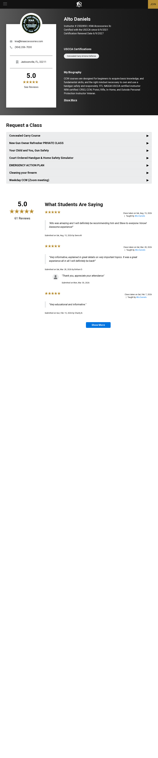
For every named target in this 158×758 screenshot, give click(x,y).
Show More (70, 100)
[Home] (79, 4)
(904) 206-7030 (23, 47)
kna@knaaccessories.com (29, 41)
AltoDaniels (140, 216)
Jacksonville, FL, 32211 (33, 61)
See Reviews (31, 87)
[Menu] (5, 4)
